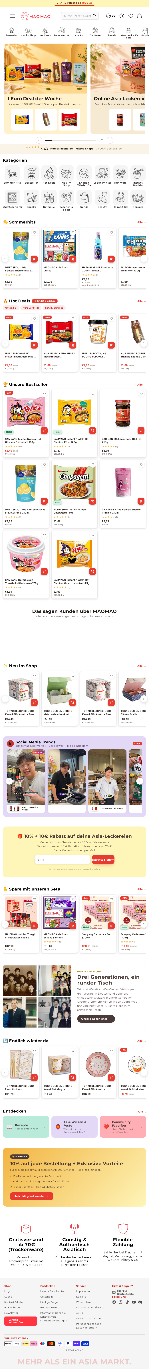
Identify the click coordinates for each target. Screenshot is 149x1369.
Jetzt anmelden (39, 701)
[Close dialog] (141, 643)
